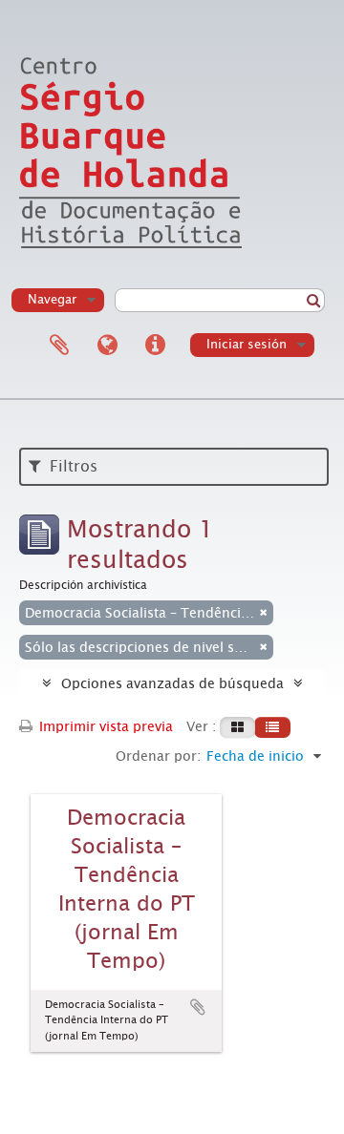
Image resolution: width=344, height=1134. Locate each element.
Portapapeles (59, 345)
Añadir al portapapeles (197, 1007)
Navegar (52, 299)
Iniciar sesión (246, 344)
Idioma (107, 345)
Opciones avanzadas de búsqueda (172, 683)
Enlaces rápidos (155, 345)
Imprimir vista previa (104, 726)
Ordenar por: (158, 756)
